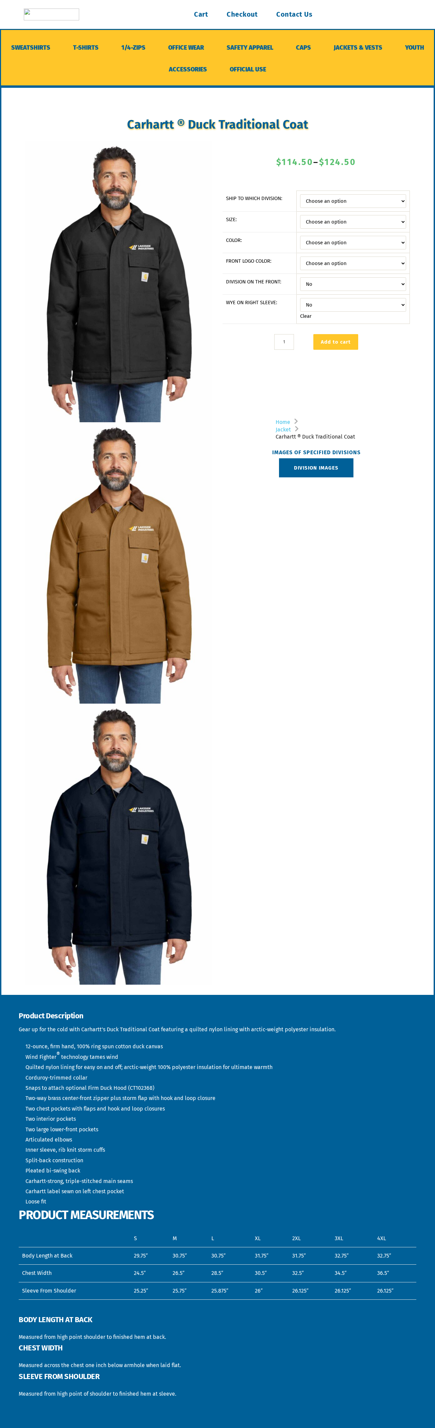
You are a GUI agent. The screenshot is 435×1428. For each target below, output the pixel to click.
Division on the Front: (253, 282)
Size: (231, 219)
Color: (234, 240)
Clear (306, 316)
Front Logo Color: (249, 261)
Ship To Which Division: (254, 198)
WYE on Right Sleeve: (251, 302)
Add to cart (336, 342)
